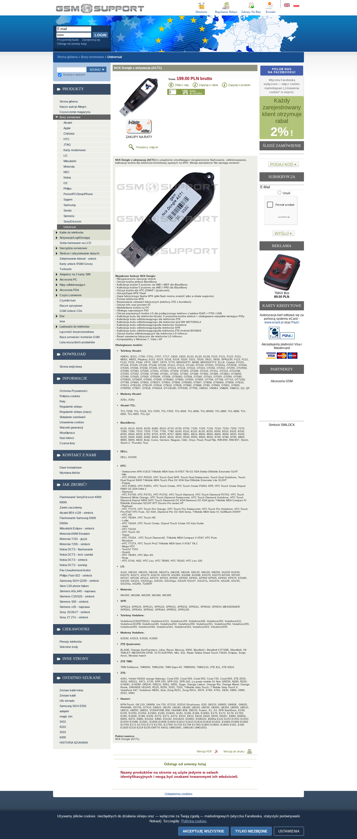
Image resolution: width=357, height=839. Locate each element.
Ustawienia (289, 831)
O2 (65, 183)
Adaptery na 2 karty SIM (75, 274)
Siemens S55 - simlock (74, 601)
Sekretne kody (69, 646)
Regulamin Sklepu (226, 11)
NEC (67, 172)
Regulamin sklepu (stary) (75, 411)
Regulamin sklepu (71, 406)
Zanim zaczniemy (71, 507)
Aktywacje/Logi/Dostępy (75, 237)
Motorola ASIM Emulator (75, 533)
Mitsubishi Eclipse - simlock (77, 528)
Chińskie (69, 133)
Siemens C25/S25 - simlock (77, 596)
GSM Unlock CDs (71, 310)
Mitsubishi (70, 161)
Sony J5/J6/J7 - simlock (75, 612)
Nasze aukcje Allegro (73, 106)
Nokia (67, 177)
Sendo (68, 210)
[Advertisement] (282, 403)
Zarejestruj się (91, 39)
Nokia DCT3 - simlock (74, 559)
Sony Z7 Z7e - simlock (74, 617)
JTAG (67, 144)
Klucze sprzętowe (71, 305)
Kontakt (270, 11)
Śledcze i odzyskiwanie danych (79, 253)
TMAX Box (281, 295)
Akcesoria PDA (69, 290)
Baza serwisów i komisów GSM (80, 337)
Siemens (69, 216)
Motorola (69, 166)
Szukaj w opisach (73, 74)
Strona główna (67, 57)
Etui (62, 316)
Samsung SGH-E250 (73, 705)
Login (100, 35)
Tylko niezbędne (251, 831)
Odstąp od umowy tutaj (71, 43)
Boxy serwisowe (92, 57)
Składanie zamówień (72, 417)
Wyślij (282, 233)
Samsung (70, 205)
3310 (63, 732)
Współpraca (67, 432)
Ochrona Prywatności (73, 390)
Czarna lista (67, 443)
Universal (70, 227)
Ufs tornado (67, 700)
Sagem (68, 199)
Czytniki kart (68, 300)
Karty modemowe (75, 150)
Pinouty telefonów (71, 641)
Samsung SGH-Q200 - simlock (79, 580)
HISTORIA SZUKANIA (74, 742)
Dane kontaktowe (71, 467)
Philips (68, 188)
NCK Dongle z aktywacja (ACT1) (100, 8)
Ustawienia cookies (72, 422)
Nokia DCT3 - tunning (73, 565)
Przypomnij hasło (68, 39)
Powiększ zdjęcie (147, 147)
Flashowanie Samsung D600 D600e (78, 520)
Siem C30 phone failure (74, 585)
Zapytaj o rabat (208, 85)
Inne (62, 321)
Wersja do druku (233, 751)
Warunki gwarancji (71, 427)
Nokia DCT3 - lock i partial (76, 554)
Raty (63, 401)
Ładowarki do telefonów (74, 326)
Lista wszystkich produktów (77, 342)
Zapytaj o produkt (239, 85)
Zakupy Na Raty (251, 11)
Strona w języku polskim (296, 5)
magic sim (66, 716)
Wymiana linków (70, 472)
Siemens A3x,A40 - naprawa (77, 591)
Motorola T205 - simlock (75, 544)
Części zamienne (71, 295)
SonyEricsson (72, 221)
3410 (63, 721)
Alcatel (68, 122)
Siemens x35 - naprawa (75, 606)
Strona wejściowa (71, 366)
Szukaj (95, 69)
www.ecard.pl (274, 322)
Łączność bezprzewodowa (77, 331)
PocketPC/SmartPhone (78, 194)
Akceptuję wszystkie (203, 831)
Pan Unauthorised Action (75, 570)
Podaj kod (281, 164)
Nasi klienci (67, 438)
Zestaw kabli (68, 695)
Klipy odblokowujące (72, 284)
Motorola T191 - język (73, 538)
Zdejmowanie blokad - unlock (78, 258)
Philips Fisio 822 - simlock (76, 575)
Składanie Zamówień (201, 12)
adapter (64, 711)
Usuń (286, 193)
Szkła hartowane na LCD (75, 242)
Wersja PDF (204, 751)
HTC (67, 139)
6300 (63, 737)
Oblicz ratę (182, 85)
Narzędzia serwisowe (73, 248)
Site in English (287, 5)
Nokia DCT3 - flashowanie (76, 549)
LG (65, 155)
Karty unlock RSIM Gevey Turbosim (76, 266)
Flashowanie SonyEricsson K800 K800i (80, 499)
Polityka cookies (70, 396)
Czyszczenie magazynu (75, 111)
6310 (63, 726)
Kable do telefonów (71, 232)
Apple (67, 128)
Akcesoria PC (68, 279)
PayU (295, 322)
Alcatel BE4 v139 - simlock (76, 512)
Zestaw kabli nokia (71, 690)
